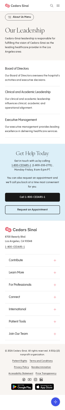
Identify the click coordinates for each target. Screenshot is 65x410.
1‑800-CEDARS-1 (21, 165)
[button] (32, 260)
